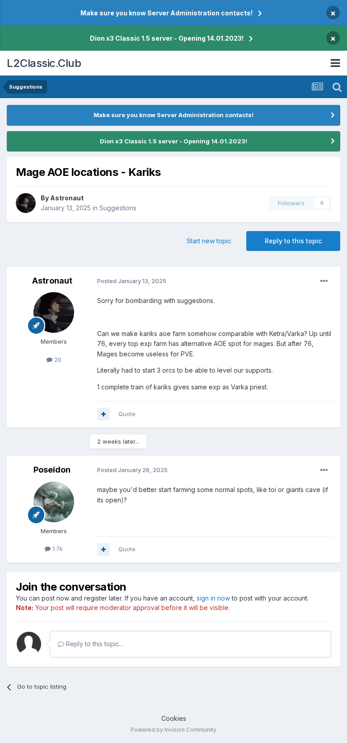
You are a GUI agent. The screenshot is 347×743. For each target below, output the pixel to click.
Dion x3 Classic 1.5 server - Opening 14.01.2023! (167, 38)
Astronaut (67, 198)
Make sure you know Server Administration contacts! (166, 13)
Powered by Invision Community (173, 729)
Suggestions (117, 208)
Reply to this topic (293, 241)
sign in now (213, 598)
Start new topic (209, 241)
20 (56, 359)
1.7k (57, 548)
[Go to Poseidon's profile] (53, 502)
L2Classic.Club (44, 63)
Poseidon (51, 469)
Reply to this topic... (93, 644)
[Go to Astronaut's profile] (26, 203)
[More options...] (324, 281)
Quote (127, 413)
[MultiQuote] (103, 414)
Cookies (173, 718)
